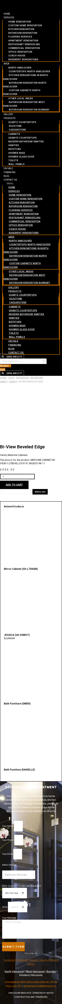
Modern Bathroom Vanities (26, 141)
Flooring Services (20, 36)
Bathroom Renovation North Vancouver (24, 84)
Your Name (8, 826)
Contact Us (10, 179)
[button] (31, 183)
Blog (6, 176)
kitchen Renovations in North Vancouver (25, 77)
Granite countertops (22, 137)
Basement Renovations (23, 59)
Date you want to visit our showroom (21, 885)
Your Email (7, 854)
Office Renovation (20, 51)
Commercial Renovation (24, 48)
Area (6, 63)
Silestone (15, 126)
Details (7, 576)
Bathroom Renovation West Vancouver (24, 104)
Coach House (17, 55)
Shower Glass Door (21, 156)
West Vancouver (35, 971)
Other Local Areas (20, 98)
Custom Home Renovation (25, 25)
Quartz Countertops (22, 122)
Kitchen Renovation (21, 29)
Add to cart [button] (9, 644)
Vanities (13, 145)
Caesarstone (17, 129)
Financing (9, 172)
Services (9, 17)
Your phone (8, 840)
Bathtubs (14, 149)
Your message (9, 917)
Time (5, 907)
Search (43, 361)
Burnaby (51, 971)
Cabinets (14, 134)
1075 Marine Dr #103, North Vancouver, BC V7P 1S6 (31, 981)
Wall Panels (16, 164)
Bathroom (22, 377)
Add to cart (14, 484)
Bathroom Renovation (22, 33)
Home (7, 13)
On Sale (8, 168)
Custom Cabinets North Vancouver (21, 92)
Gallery (8, 114)
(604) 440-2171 (13, 986)
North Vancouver (19, 67)
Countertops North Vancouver (29, 71)
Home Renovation (19, 21)
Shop (11, 377)
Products (9, 118)
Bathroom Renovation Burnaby (29, 109)
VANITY (13, 381)
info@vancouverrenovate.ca (40, 986)
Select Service (9, 864)
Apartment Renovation (23, 40)
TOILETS (13, 160)
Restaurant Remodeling (24, 44)
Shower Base (16, 153)
